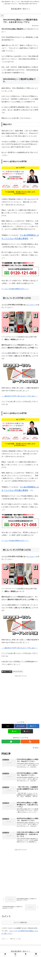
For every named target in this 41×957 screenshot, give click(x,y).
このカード (32, 305)
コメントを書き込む (20, 922)
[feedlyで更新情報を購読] (11, 741)
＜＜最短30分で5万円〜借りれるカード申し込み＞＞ (20, 396)
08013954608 (18, 671)
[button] (27, 731)
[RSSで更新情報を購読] (30, 741)
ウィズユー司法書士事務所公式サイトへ (15, 289)
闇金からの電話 (8, 671)
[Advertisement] (20, 697)
